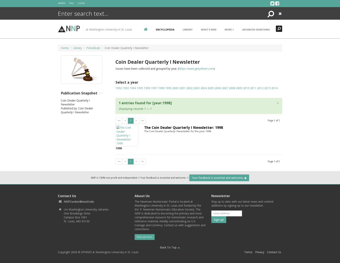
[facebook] (277, 3)
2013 (267, 88)
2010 (246, 88)
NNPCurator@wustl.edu (79, 201)
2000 (175, 88)
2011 (253, 88)
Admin (61, 3)
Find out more (144, 237)
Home (65, 48)
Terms (248, 252)
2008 (232, 88)
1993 (126, 88)
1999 (168, 88)
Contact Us (274, 252)
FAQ (71, 3)
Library (188, 29)
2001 (182, 88)
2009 (239, 88)
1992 (118, 88)
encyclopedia (165, 29)
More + (229, 29)
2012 (260, 88)
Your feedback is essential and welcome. (218, 178)
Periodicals (93, 48)
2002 (189, 88)
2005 (211, 88)
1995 (140, 88)
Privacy (259, 252)
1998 (161, 88)
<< (119, 120)
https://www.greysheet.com (196, 68)
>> (142, 120)
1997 (154, 88)
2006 (218, 88)
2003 (196, 88)
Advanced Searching (256, 29)
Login (81, 3)
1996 (147, 88)
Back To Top (168, 247)
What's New (208, 29)
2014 (274, 88)
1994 (133, 88)
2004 (203, 88)
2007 (225, 88)
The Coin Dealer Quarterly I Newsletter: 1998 (183, 127)
